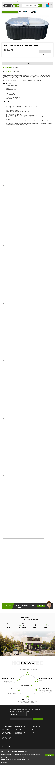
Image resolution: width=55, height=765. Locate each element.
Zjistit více (41, 605)
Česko (51, 1)
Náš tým (17, 1)
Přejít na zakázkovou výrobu (36, 1)
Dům (37, 11)
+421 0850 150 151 (19, 729)
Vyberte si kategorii (9, 12)
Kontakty (14, 1)
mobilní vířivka (9, 71)
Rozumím (49, 755)
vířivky (21, 73)
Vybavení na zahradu (30, 11)
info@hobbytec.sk (19, 731)
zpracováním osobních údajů (23, 711)
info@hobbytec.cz (5, 731)
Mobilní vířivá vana (7, 67)
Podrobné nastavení (49, 758)
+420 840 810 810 (5, 729)
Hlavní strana (22, 11)
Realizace (10, 1)
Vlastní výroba (35, 729)
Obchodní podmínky (5, 1)
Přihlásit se (38, 719)
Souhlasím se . (20, 711)
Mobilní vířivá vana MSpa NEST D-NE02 (28, 12)
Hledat (39, 5)
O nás (33, 732)
